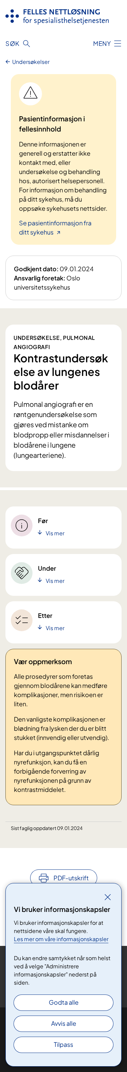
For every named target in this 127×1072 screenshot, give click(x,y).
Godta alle (64, 1002)
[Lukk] (107, 897)
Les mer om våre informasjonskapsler (61, 939)
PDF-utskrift (71, 878)
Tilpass (63, 1044)
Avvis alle (63, 1023)
